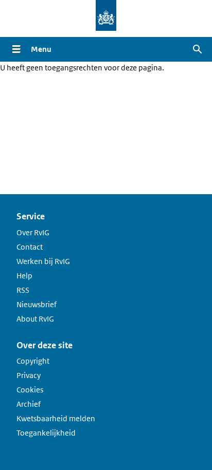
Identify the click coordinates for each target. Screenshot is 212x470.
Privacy (28, 375)
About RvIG (35, 319)
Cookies (29, 389)
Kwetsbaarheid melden (55, 418)
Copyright (32, 361)
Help (24, 275)
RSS (22, 290)
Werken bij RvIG (43, 261)
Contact (29, 247)
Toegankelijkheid (46, 433)
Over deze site (44, 345)
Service (30, 216)
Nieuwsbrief (36, 304)
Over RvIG (32, 232)
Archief (28, 404)
